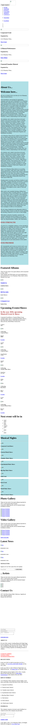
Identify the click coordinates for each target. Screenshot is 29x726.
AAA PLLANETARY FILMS (14, 664)
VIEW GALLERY (5, 537)
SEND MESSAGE (4, 637)
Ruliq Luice (15, 669)
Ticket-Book (6, 17)
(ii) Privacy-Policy (5, 655)
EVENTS (6, 10)
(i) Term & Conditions (6, 653)
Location (3, 339)
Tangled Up (4, 283)
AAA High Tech (16, 724)
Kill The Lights (5, 292)
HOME (5, 7)
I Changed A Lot (5, 301)
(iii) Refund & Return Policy (8, 656)
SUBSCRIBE (19, 569)
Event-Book (6, 20)
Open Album (4, 57)
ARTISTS (6, 13)
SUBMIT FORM (4, 719)
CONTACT (7, 14)
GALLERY (7, 11)
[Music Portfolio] (5, 509)
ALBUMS (6, 9)
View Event (4, 42)
